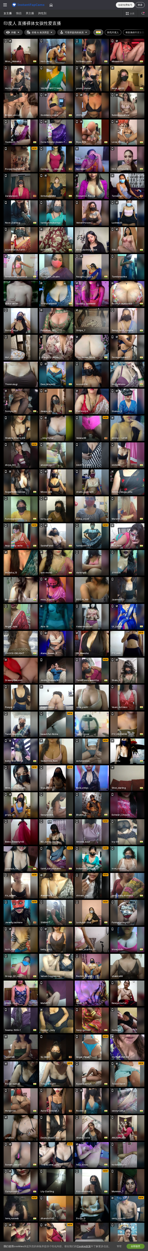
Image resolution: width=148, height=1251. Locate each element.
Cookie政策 (84, 1246)
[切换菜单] (5, 5)
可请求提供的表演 (74, 32)
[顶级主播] (51, 5)
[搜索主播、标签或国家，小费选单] (143, 13)
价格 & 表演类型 (40, 32)
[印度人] (98, 32)
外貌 (13, 32)
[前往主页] (28, 5)
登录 (140, 5)
